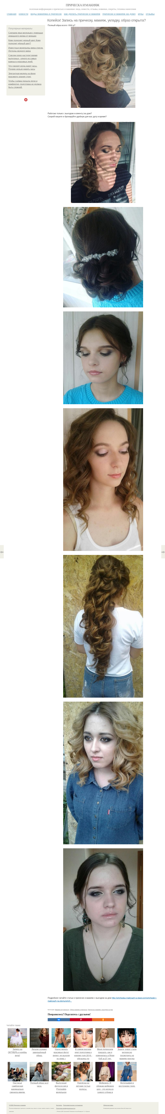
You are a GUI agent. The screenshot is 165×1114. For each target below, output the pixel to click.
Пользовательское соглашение (73, 1105)
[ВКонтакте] (59, 1019)
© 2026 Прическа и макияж (17, 1105)
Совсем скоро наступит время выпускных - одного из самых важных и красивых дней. (22, 58)
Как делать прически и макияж (82, 14)
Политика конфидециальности (65, 1108)
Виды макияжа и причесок (46, 14)
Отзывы (150, 14)
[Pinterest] (81, 1019)
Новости (23, 14)
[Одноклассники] (103, 1019)
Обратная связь (108, 1105)
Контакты (59, 1105)
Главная (11, 14)
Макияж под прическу (62, 1010)
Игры (140, 14)
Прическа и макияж (82, 5)
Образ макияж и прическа (78, 1010)
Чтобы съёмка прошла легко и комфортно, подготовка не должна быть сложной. (24, 84)
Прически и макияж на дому (119, 14)
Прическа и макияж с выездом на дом (100, 1010)
